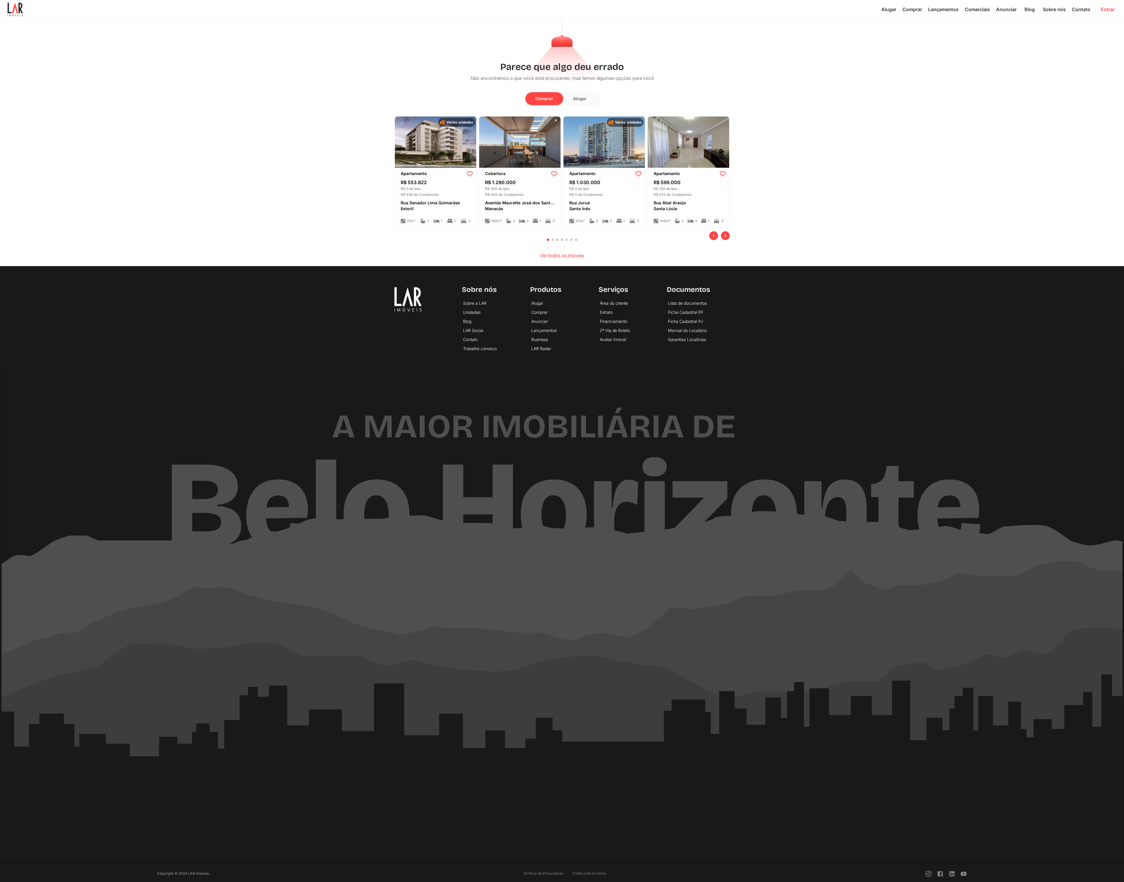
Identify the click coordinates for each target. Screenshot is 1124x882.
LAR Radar (541, 348)
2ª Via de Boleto (615, 330)
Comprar (912, 9)
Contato (1081, 9)
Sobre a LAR (474, 303)
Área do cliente (614, 303)
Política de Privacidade (543, 873)
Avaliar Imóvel (613, 339)
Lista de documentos (687, 303)
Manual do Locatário (687, 330)
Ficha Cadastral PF (685, 312)
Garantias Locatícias (687, 339)
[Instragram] (928, 873)
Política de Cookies (589, 873)
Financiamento (613, 321)
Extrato (606, 312)
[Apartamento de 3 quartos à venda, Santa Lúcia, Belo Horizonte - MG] (688, 142)
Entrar (1108, 9)
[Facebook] (940, 873)
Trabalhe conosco (480, 348)
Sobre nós (1054, 9)
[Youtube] (963, 873)
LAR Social (473, 330)
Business (539, 339)
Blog (1029, 9)
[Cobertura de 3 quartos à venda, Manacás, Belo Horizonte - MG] (520, 142)
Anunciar (1006, 9)
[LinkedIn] (951, 873)
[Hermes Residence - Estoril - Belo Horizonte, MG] (435, 142)
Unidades (472, 312)
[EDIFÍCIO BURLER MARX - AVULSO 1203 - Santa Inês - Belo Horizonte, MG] (604, 142)
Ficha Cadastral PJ (685, 321)
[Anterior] (713, 235)
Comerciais (977, 9)
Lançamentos (943, 9)
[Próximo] (725, 235)
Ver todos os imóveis (562, 255)
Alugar (888, 9)
